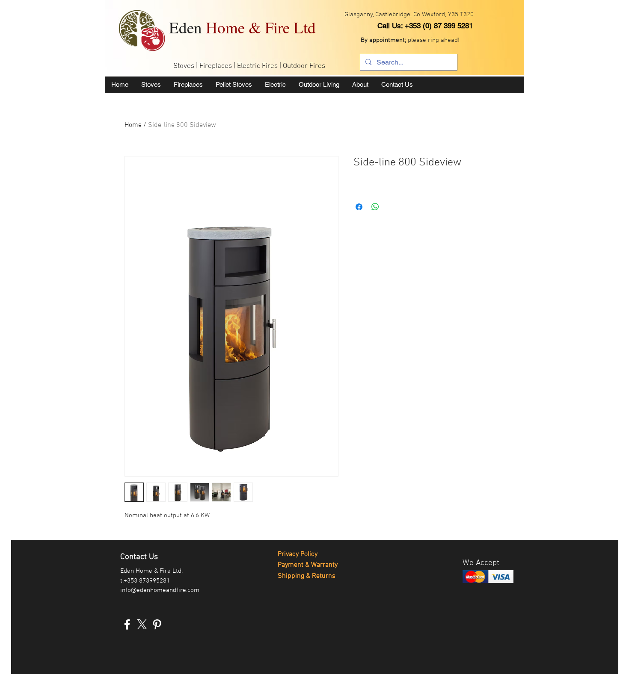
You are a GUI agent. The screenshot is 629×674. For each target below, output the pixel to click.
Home (133, 125)
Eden (242, 27)
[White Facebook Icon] (127, 624)
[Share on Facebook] (359, 207)
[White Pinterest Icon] (157, 624)
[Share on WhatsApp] (375, 207)
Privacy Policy (297, 554)
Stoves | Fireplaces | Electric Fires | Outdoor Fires (249, 66)
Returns (323, 576)
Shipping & (295, 576)
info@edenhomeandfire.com (159, 590)
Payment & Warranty (308, 565)
